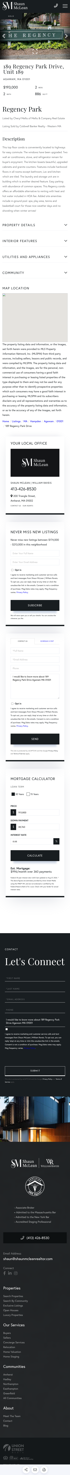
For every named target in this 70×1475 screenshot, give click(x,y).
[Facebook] (4, 1273)
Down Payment (19, 820)
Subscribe (35, 605)
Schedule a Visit (47, 641)
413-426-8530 (23, 489)
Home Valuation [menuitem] (12, 1352)
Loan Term (17, 786)
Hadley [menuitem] (7, 1379)
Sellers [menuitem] (7, 1337)
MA (25, 421)
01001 (60, 421)
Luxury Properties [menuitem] (13, 1315)
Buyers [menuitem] (7, 1333)
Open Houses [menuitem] (10, 1310)
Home (5, 421)
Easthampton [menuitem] (10, 1388)
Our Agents (28, 506)
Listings (16, 421)
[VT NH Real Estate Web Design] (35, 1448)
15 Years (34, 794)
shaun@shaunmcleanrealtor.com (28, 1258)
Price (14, 806)
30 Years (19, 794)
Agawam (49, 421)
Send (35, 739)
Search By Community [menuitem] (15, 1301)
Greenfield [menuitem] (9, 1393)
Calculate (35, 855)
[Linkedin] (10, 1273)
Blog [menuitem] (5, 1425)
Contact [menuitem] (7, 1421)
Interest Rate (18, 834)
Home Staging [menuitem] (11, 1356)
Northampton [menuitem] (10, 1384)
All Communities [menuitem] (12, 1398)
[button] (5, 36)
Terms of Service (19, 754)
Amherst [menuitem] (8, 1374)
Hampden (35, 421)
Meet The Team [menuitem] (12, 1416)
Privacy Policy (22, 592)
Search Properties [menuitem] (13, 1296)
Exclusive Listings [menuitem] (13, 1305)
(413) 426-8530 (38, 1237)
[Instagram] (15, 1273)
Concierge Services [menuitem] (14, 1342)
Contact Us (16, 506)
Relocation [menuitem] (9, 1347)
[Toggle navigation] (65, 6)
